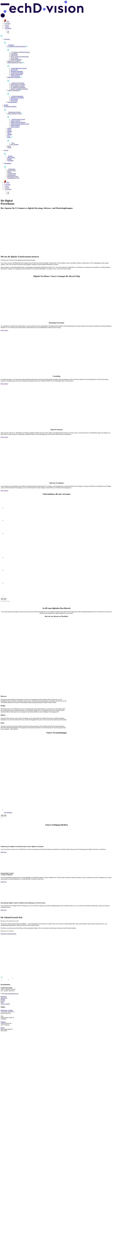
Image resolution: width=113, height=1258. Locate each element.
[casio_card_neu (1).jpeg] (58, 502)
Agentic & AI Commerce (13, 61)
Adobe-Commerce (15, 121)
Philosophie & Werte (12, 176)
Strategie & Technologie (13, 77)
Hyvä (8, 135)
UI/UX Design (14, 58)
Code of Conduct (5, 1004)
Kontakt (3, 999)
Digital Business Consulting (18, 84)
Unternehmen (7, 163)
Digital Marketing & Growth (14, 62)
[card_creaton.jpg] (58, 591)
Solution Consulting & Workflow (19, 89)
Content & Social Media (17, 72)
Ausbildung (10, 160)
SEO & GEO (14, 69)
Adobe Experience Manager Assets (20, 124)
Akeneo (9, 128)
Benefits (9, 159)
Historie (9, 172)
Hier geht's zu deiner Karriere (8, 933)
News (2, 1002)
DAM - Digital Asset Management (20, 56)
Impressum (3, 996)
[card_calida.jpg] (58, 578)
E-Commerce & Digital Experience (16, 46)
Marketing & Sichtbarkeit (17, 97)
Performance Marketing (17, 71)
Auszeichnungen (11, 173)
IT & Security (14, 100)
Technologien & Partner (10, 106)
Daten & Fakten (11, 170)
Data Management (12, 102)
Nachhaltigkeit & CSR (13, 178)
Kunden (6, 105)
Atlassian (9, 134)
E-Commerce (14, 53)
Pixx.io (9, 146)
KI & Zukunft (14, 99)
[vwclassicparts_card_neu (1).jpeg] (58, 528)
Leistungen (7, 39)
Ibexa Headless (15, 144)
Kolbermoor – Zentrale (7, 1010)
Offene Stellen (11, 157)
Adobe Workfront (15, 75)
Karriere (6, 150)
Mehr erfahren (4, 330)
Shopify (9, 130)
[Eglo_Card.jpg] (58, 546)
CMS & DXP (14, 55)
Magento (9, 131)
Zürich (2, 1027)
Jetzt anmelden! (8, 812)
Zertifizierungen (11, 175)
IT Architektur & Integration (18, 87)
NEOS (9, 133)
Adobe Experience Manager (18, 122)
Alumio (9, 147)
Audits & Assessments (13, 90)
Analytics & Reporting (16, 74)
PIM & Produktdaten (16, 59)
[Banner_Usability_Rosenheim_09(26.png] (58, 773)
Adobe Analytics (15, 127)
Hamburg (3, 1022)
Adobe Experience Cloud (14, 113)
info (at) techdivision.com (11, 993)
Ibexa (8, 137)
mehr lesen (4, 852)
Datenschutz (4, 998)
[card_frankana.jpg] (58, 565)
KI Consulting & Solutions (18, 86)
